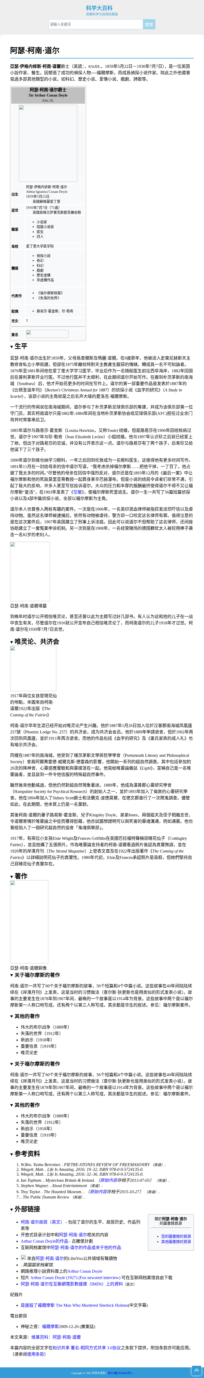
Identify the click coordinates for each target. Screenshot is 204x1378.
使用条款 (35, 1354)
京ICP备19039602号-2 (120, 1373)
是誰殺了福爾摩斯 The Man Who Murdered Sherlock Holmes (74, 1305)
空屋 (77, 492)
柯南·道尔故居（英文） (43, 1222)
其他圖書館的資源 (176, 1241)
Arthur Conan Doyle (84, 1271)
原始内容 (108, 1180)
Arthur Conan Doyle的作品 (44, 1241)
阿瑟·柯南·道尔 (73, 1235)
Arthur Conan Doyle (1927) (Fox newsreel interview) (75, 1277)
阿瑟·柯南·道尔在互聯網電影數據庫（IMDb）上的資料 (72, 1284)
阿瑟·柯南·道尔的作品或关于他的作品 (85, 1247)
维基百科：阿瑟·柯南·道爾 (56, 1337)
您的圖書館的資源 (176, 1236)
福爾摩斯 (50, 1326)
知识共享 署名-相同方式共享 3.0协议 (87, 1348)
